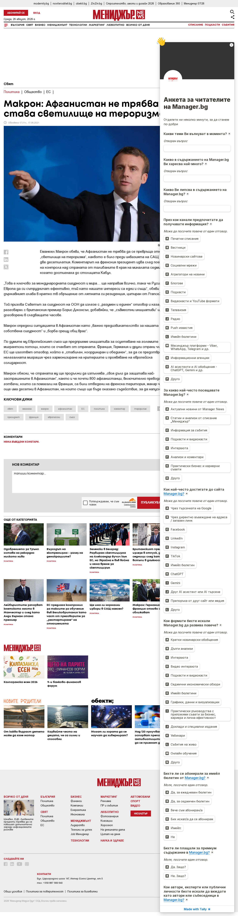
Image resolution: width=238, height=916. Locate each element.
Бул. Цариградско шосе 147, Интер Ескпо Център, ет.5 (70, 878)
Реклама (106, 801)
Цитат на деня (110, 834)
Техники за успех (81, 829)
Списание (195, 25)
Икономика (78, 814)
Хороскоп (107, 825)
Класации (106, 820)
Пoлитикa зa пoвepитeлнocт (44, 891)
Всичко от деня (138, 25)
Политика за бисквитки (82, 891)
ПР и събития (109, 805)
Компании (77, 805)
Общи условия (13, 891)
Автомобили (140, 796)
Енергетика (78, 810)
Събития (228, 25)
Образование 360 (169, 3)
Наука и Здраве (112, 840)
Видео (135, 805)
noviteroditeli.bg (62, 3)
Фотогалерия (109, 816)
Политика (47, 801)
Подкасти (212, 25)
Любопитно (115, 25)
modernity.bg (41, 3)
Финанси (76, 801)
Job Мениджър (80, 834)
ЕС (42, 825)
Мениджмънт (57, 25)
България (17, 25)
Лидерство (78, 825)
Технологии (78, 25)
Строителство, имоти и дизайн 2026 (130, 3)
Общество (47, 805)
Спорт (135, 801)
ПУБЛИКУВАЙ (152, 502)
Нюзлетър (140, 814)
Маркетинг (97, 25)
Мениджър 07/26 (194, 3)
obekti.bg (81, 3)
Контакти (44, 874)
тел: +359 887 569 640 (49, 883)
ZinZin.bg (96, 3)
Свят (29, 25)
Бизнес (40, 25)
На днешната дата (113, 829)
